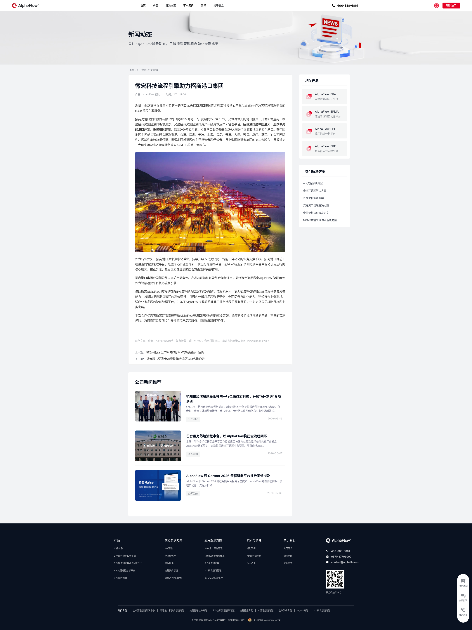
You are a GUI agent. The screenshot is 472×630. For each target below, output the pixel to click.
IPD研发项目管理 (212, 570)
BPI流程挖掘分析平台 (124, 570)
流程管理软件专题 (198, 610)
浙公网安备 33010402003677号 (267, 620)
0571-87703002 (341, 556)
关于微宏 (219, 5)
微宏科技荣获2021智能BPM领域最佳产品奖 (175, 352)
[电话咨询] (463, 614)
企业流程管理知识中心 (144, 610)
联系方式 (288, 563)
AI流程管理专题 (265, 610)
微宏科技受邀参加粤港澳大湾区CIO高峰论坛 (175, 359)
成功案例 (251, 548)
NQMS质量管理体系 (214, 555)
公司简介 (288, 548)
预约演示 (451, 5)
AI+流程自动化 (254, 555)
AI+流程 (169, 548)
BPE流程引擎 (120, 578)
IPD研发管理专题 (321, 610)
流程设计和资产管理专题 (172, 610)
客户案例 (188, 5)
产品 (155, 5)
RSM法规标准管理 (213, 578)
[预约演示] (463, 582)
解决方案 (171, 5)
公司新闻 (153, 70)
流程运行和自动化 (173, 578)
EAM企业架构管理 (213, 548)
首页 (143, 5)
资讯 (203, 5)
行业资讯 (251, 563)
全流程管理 (170, 555)
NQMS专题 (302, 610)
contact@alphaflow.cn (345, 562)
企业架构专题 (285, 610)
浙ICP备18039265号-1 (237, 620)
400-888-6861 (340, 551)
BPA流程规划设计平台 (125, 555)
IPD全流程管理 (211, 563)
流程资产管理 (171, 570)
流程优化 (169, 563)
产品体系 (118, 548)
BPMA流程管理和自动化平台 (128, 563)
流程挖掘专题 (246, 610)
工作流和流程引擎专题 (223, 610)
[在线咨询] (463, 598)
